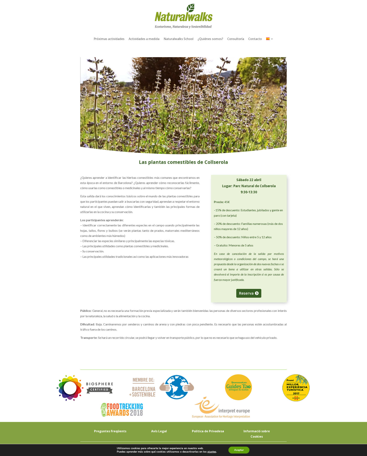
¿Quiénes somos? (210, 39)
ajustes (211, 452)
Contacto (255, 39)
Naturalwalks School (178, 39)
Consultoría (235, 39)
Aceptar (239, 450)
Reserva (246, 293)
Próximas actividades (109, 39)
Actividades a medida (144, 39)
